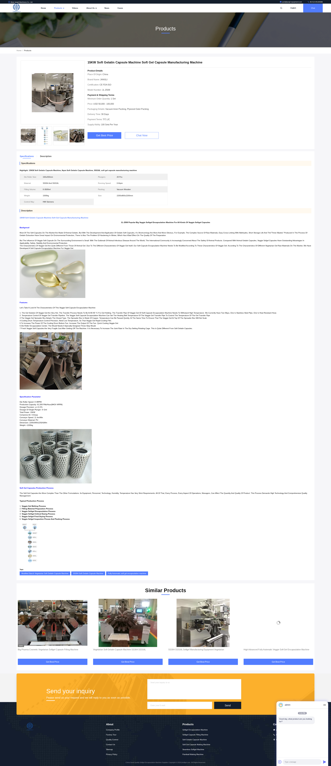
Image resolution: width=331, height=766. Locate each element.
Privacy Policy (111, 754)
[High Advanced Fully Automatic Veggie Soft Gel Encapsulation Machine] (203, 623)
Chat (313, 8)
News (106, 8)
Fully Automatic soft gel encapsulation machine (127, 573)
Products (58, 8)
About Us (90, 8)
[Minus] (324, 704)
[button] (84, 136)
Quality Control (112, 740)
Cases (120, 8)
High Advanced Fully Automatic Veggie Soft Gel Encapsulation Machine (201, 649)
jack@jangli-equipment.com (292, 2)
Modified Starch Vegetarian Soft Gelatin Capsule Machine (44, 573)
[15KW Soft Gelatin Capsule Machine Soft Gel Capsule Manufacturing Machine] (52, 93)
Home (43, 8)
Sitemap (109, 749)
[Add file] (280, 762)
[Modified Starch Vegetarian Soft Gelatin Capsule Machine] (278, 623)
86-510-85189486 (316, 2)
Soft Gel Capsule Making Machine (196, 744)
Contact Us (110, 744)
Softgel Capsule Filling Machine (195, 735)
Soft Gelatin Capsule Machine (194, 740)
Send (228, 705)
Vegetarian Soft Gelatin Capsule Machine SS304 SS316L (44, 649)
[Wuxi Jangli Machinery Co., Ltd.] (16, 8)
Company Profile (113, 730)
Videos (75, 8)
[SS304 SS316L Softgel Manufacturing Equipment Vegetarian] (128, 623)
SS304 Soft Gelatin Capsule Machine (88, 573)
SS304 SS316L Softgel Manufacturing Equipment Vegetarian (121, 649)
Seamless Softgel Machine (193, 749)
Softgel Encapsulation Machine (195, 730)
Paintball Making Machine (192, 754)
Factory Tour (111, 735)
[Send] (324, 762)
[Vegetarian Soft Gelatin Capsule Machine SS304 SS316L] (52, 623)
